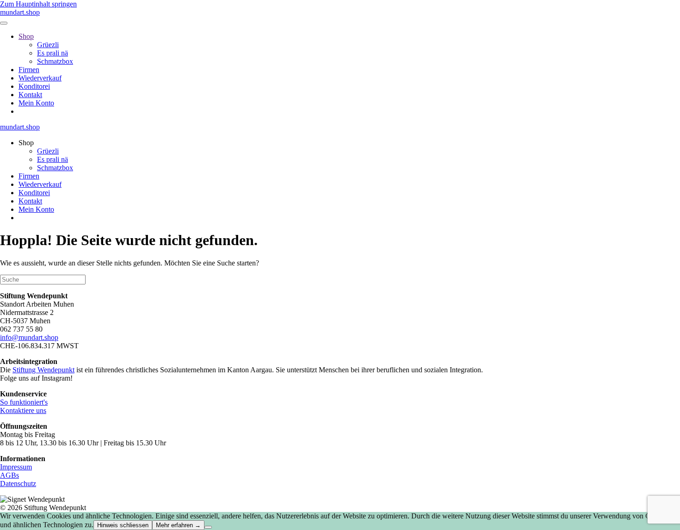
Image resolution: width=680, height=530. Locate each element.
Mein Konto (36, 103)
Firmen (29, 70)
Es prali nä (52, 53)
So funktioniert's (24, 402)
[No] (208, 527)
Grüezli (48, 45)
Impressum (16, 467)
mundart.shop (20, 12)
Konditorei (34, 86)
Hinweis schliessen (122, 525)
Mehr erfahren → (178, 525)
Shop (26, 36)
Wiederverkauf (40, 78)
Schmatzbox (55, 61)
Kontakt (30, 95)
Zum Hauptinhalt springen (38, 4)
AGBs (9, 475)
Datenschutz (18, 483)
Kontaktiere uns (23, 410)
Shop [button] (26, 143)
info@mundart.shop (29, 337)
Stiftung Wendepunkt (43, 370)
